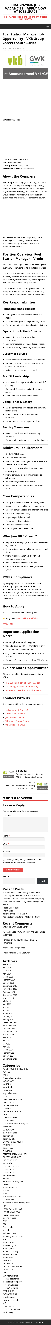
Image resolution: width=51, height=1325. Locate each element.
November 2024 (10, 1025)
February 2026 (9, 979)
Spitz (5, 1272)
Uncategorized (9, 1297)
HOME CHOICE (9, 1169)
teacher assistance (11, 1278)
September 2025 (10, 995)
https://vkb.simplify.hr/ (27, 618)
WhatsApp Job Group (15, 724)
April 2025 (7, 1010)
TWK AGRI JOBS (10, 1294)
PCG (5, 1224)
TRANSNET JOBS (10, 1288)
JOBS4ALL (7, 1178)
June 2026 (7, 967)
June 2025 (7, 1004)
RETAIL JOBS (8, 1248)
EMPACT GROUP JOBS (13, 1142)
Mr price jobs (8, 1199)
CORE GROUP (9, 1129)
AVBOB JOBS (8, 1081)
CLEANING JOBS (10, 1117)
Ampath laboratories (12, 1078)
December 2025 (10, 986)
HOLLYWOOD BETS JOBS (14, 1166)
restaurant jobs (9, 1245)
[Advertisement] (25, 99)
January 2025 (8, 1019)
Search (6, 876)
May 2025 (7, 1007)
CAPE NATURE (9, 1102)
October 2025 (9, 992)
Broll (5, 1096)
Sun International (10, 1275)
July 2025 (7, 1001)
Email (5, 843)
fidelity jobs (8, 1148)
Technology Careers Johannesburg (21, 686)
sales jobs (7, 1260)
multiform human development (16, 1202)
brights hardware (10, 1093)
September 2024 (10, 1031)
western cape (9, 1312)
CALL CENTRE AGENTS (13, 1099)
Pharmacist (8, 910)
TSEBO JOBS (8, 1291)
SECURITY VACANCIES (12, 1266)
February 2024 (9, 1053)
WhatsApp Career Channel (17, 721)
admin (21, 48)
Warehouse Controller (21, 926)
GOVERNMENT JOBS (12, 1157)
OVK (5, 1221)
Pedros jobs (8, 1227)
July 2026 (7, 964)
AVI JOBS (7, 1084)
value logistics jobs (11, 1300)
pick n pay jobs (9, 1233)
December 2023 (10, 1059)
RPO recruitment (10, 1254)
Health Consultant (10, 907)
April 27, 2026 (10, 48)
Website (6, 851)
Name (6, 835)
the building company (12, 1281)
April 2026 (7, 973)
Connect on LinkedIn (15, 713)
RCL (4, 1239)
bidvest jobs (8, 1087)
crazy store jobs (10, 1132)
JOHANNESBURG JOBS (13, 1181)
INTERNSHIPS (9, 1175)
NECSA (6, 1206)
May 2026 (7, 970)
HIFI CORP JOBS (10, 1160)
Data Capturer (23, 952)
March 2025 (8, 1013)
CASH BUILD (8, 1108)
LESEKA (6, 1184)
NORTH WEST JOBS (11, 1211)
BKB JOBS (7, 1090)
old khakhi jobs (9, 1218)
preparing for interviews (13, 1236)
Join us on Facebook (14, 717)
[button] (47, 26)
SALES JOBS (8, 1257)
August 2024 (8, 1034)
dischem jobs (8, 1136)
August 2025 (8, 998)
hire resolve (8, 1163)
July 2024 (7, 1037)
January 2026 (8, 983)
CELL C (6, 1114)
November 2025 (10, 989)
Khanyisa (7, 947)
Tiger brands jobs (10, 1285)
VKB (4, 1303)
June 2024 (7, 1040)
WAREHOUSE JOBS (11, 1306)
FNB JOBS (7, 1151)
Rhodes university (10, 1251)
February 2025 (9, 1016)
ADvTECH (7, 1072)
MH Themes (41, 1322)
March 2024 (8, 1049)
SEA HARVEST (9, 1263)
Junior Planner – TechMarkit (15, 913)
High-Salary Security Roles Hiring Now (23, 690)
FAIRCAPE (7, 1145)
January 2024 (8, 1056)
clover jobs (7, 1126)
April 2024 (7, 1046)
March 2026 (8, 976)
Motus (5, 1193)
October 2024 (9, 1028)
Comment (7, 815)
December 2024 (10, 1022)
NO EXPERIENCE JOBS (12, 1208)
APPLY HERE (8, 624)
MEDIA (6, 1190)
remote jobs (8, 1242)
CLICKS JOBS (8, 1120)
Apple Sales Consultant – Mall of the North (21, 917)
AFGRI (5, 1075)
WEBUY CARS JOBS (11, 1309)
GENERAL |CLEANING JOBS (15, 1154)
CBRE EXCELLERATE (12, 1111)
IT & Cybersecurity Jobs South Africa (22, 683)
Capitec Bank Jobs (11, 1105)
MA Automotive (10, 1187)
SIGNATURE (8, 1269)
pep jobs (6, 1230)
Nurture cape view (11, 1215)
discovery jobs (9, 1139)
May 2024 (7, 1043)
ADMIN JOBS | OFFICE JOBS (15, 1069)
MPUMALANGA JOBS (12, 1196)
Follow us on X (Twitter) (16, 710)
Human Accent (9, 1172)
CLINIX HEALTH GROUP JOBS (16, 1123)
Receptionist (19, 947)
